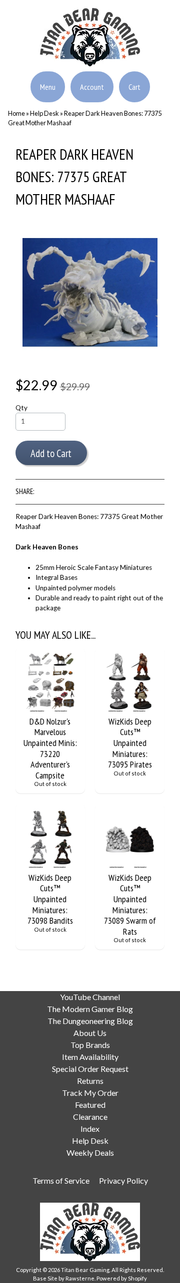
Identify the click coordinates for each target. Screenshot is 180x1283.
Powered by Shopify (121, 1278)
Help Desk (44, 113)
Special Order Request (90, 1068)
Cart (134, 87)
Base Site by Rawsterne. (64, 1278)
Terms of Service (61, 1180)
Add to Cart (51, 453)
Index (90, 1128)
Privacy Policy (123, 1180)
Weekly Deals (90, 1152)
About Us (90, 1032)
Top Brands (90, 1044)
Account (92, 87)
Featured (90, 1104)
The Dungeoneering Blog (90, 1021)
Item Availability (90, 1056)
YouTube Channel (90, 997)
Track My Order (90, 1092)
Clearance (90, 1116)
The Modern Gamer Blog (90, 1009)
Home (16, 113)
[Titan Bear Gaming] (90, 60)
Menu (48, 87)
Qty (22, 408)
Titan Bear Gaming (85, 1270)
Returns (90, 1080)
